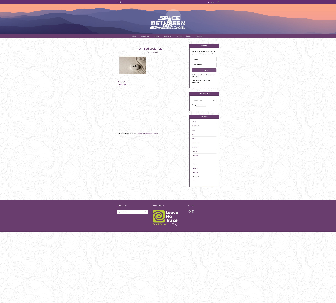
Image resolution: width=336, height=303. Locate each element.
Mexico (194, 138)
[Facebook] (108, 63)
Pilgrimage (145, 36)
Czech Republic (195, 126)
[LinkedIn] (108, 72)
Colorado (195, 159)
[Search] (208, 2)
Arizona (195, 151)
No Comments (154, 52)
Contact (199, 36)
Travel (156, 36)
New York (195, 172)
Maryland (195, 168)
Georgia (195, 164)
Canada (194, 121)
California (195, 155)
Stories (179, 36)
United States (195, 147)
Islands (193, 130)
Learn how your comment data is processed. (148, 133)
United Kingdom (196, 142)
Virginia (195, 181)
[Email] (108, 68)
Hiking (134, 36)
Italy (193, 134)
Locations (168, 36)
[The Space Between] (168, 19)
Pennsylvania (196, 176)
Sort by (194, 105)
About (188, 36)
